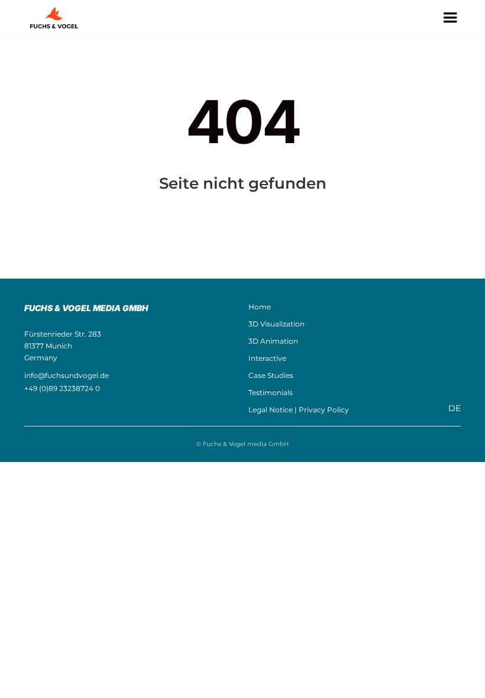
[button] (450, 17)
